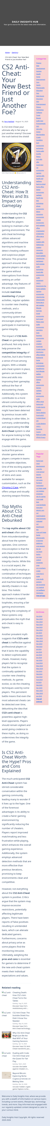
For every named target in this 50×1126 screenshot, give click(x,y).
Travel (38, 115)
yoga (37, 565)
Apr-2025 (39, 688)
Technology (40, 110)
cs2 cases (39, 480)
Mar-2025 (39, 691)
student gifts (40, 242)
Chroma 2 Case (10, 487)
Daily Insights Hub (25, 21)
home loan (39, 461)
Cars (37, 82)
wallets (38, 374)
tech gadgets (40, 225)
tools (37, 333)
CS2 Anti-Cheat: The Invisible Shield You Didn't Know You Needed (21, 1016)
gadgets (39, 195)
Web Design (40, 96)
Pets (37, 93)
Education (39, 91)
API (37, 421)
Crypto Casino (40, 349)
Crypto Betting (41, 424)
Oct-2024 (39, 616)
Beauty (38, 118)
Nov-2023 (39, 619)
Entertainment (41, 104)
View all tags (40, 596)
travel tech (39, 377)
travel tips (39, 347)
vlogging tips (40, 258)
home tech (39, 404)
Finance (38, 63)
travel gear (39, 165)
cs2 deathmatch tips (40, 527)
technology (39, 148)
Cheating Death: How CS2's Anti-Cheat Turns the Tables (20, 996)
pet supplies (40, 305)
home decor (40, 302)
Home (7, 52)
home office (40, 187)
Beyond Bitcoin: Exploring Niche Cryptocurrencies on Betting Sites (22, 1077)
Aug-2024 (39, 663)
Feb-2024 (39, 674)
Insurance (39, 99)
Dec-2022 (39, 630)
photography (40, 300)
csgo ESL (39, 469)
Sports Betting (40, 413)
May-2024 (39, 669)
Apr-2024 (39, 660)
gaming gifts (40, 176)
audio (38, 399)
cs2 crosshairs (41, 568)
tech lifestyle (40, 371)
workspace (39, 261)
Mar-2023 (39, 638)
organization (40, 366)
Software (39, 113)
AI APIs (38, 154)
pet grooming (40, 585)
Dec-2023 (39, 636)
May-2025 (39, 693)
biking (38, 212)
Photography (40, 88)
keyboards (39, 358)
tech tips (39, 311)
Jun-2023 (39, 655)
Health (38, 74)
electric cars (40, 510)
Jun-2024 (39, 658)
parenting (39, 330)
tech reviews (40, 264)
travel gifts (39, 272)
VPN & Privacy (40, 437)
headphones (40, 369)
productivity (40, 234)
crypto (38, 571)
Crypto (38, 137)
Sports (38, 85)
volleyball (39, 521)
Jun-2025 (39, 696)
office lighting (40, 355)
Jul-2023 (39, 682)
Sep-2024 (39, 677)
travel (38, 239)
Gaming (15, 52)
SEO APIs (39, 129)
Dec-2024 (39, 622)
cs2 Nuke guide (41, 488)
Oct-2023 (39, 671)
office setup (40, 402)
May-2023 (39, 666)
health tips (39, 198)
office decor (40, 236)
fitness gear (40, 322)
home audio (40, 151)
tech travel (39, 319)
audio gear (39, 121)
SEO (37, 102)
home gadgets (41, 289)
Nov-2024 (39, 625)
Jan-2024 (39, 633)
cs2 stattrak (40, 587)
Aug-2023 (39, 680)
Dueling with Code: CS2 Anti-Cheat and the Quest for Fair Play (21, 1057)
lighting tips (40, 245)
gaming (38, 173)
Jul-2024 (39, 649)
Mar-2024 (39, 641)
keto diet (39, 477)
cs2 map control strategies (39, 560)
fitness (38, 157)
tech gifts (39, 159)
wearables (39, 253)
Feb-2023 (39, 647)
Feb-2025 (39, 685)
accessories (40, 275)
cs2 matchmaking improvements (41, 516)
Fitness (38, 107)
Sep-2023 (39, 627)
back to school (40, 184)
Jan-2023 (39, 652)
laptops (38, 380)
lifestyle (38, 308)
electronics (39, 352)
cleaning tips (40, 297)
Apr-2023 (39, 644)
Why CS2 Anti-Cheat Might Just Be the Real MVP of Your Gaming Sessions (21, 1037)
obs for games (41, 497)
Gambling (39, 140)
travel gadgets (41, 256)
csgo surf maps (41, 532)
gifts (37, 162)
